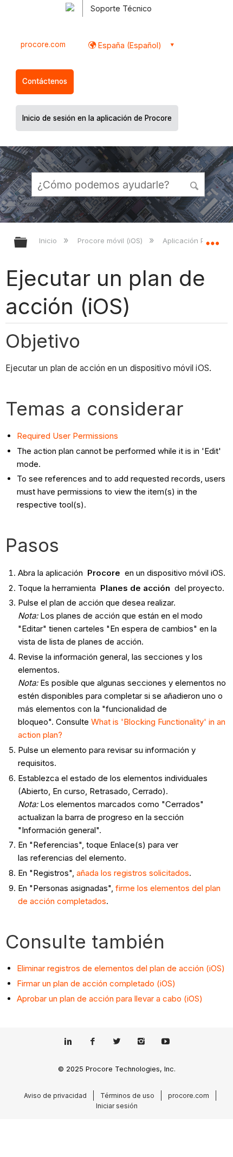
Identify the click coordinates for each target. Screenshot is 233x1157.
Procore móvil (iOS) (110, 240)
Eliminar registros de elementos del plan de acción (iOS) (121, 968)
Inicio (49, 240)
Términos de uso (127, 1095)
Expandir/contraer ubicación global (212, 238)
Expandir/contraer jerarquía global (27, 243)
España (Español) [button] (128, 45)
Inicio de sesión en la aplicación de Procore (97, 118)
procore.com (43, 44)
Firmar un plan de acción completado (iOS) (96, 983)
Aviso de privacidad (55, 1095)
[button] (195, 184)
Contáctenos (44, 81)
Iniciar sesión (117, 1106)
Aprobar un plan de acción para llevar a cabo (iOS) (110, 998)
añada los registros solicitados (132, 873)
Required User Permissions (67, 436)
